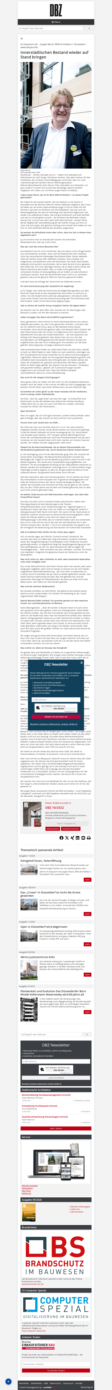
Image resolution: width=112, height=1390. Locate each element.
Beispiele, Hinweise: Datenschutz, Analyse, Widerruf (53, 724)
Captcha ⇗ (70, 711)
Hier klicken (59, 708)
